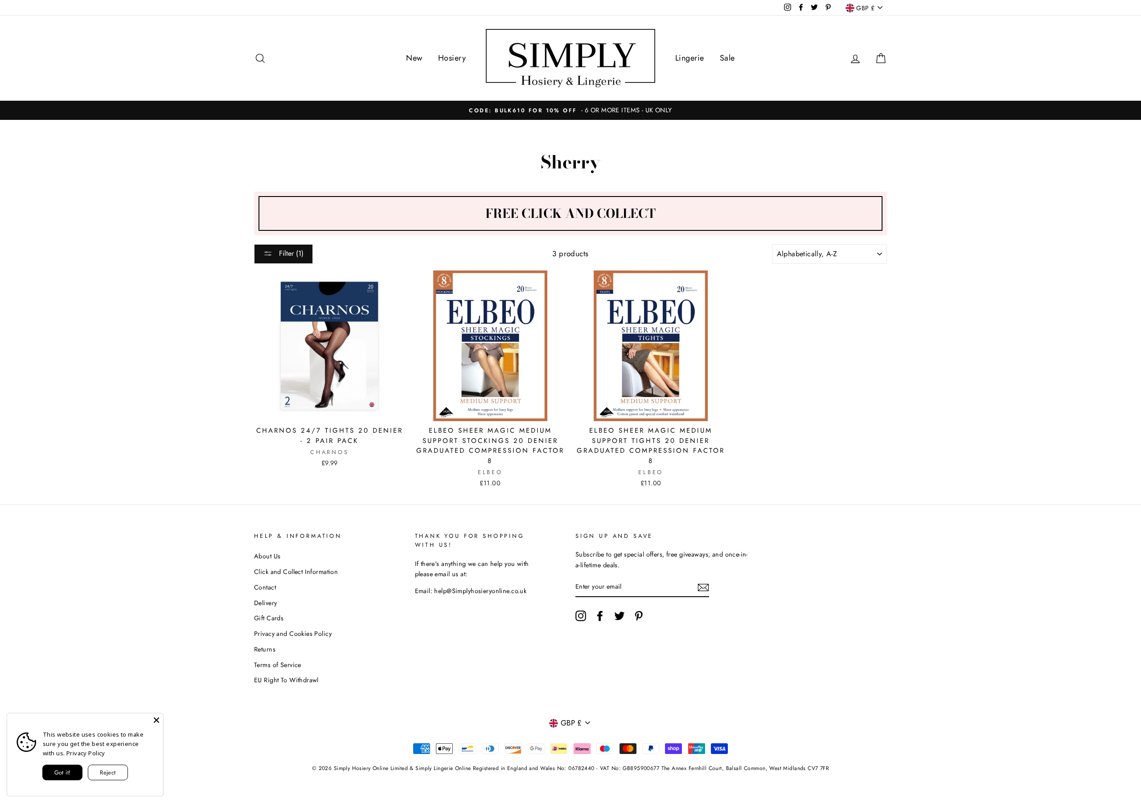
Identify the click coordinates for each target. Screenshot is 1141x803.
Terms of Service (277, 664)
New (414, 58)
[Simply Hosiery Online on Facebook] (600, 616)
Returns (264, 649)
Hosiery (452, 58)
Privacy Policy (85, 753)
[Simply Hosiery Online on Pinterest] (638, 616)
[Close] (156, 720)
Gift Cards (268, 618)
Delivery (265, 602)
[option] (570, 110)
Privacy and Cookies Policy (293, 633)
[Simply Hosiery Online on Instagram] (580, 616)
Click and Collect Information (296, 571)
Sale (727, 58)
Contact (265, 587)
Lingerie (689, 58)
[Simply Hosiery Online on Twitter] (619, 616)
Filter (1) (290, 253)
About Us (267, 556)
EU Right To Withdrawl (286, 680)
